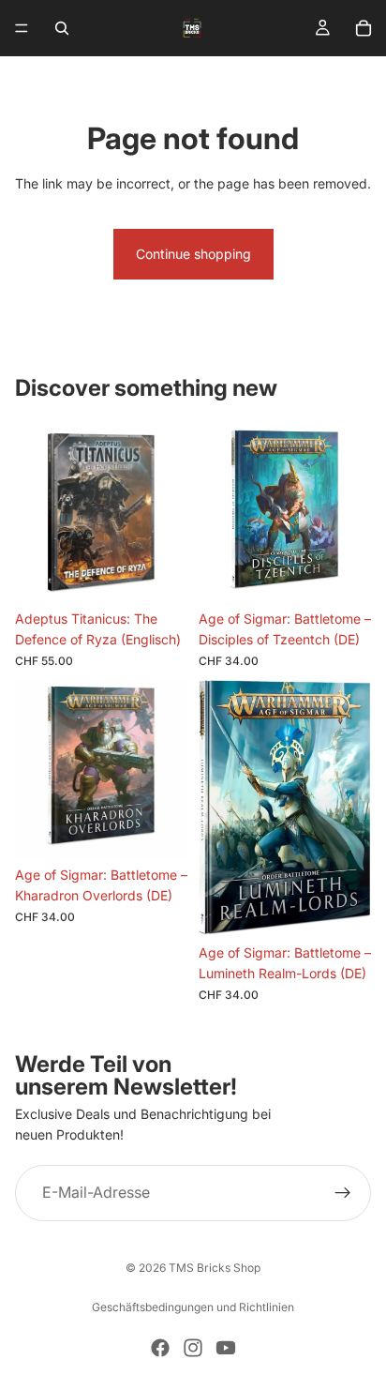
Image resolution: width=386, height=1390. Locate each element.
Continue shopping (193, 254)
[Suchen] (61, 28)
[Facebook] (160, 1348)
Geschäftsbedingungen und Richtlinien (193, 1307)
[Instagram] (193, 1348)
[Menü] (21, 28)
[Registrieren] (343, 1192)
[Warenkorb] (363, 28)
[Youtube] (226, 1348)
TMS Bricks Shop (214, 1268)
